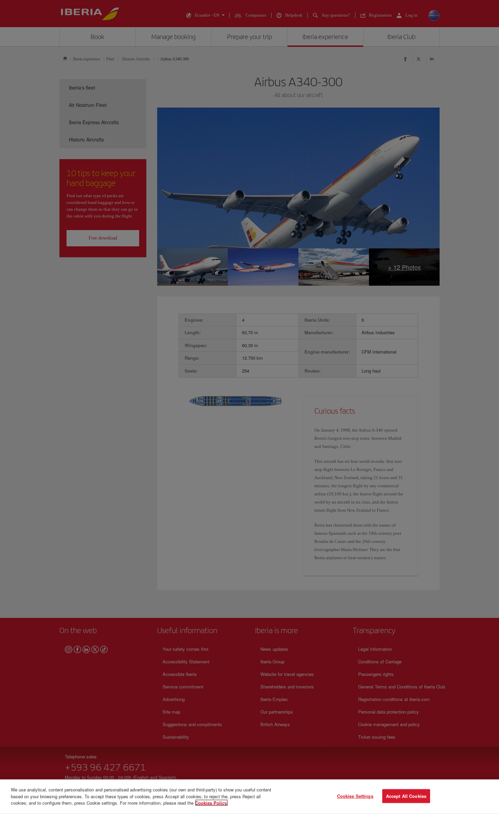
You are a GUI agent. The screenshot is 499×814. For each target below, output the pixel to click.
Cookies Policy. (211, 802)
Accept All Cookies (406, 796)
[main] (249, 796)
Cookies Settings (355, 796)
